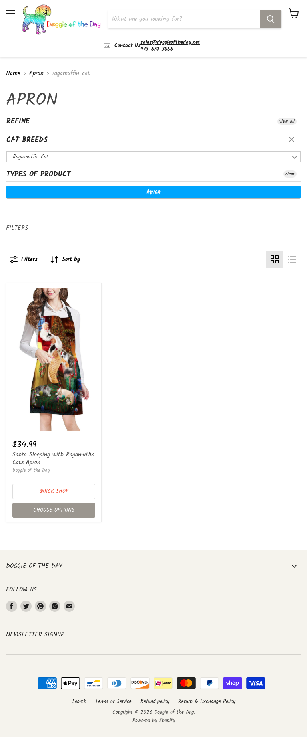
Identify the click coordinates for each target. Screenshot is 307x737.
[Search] (270, 19)
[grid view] (274, 259)
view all (287, 121)
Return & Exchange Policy (206, 701)
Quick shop (54, 491)
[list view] (292, 259)
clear (293, 140)
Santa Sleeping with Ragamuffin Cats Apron (53, 459)
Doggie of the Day (31, 470)
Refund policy (154, 701)
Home (13, 73)
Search (79, 701)
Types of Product (38, 174)
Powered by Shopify (153, 721)
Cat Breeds (27, 140)
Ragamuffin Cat (30, 156)
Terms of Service (113, 701)
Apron (36, 73)
